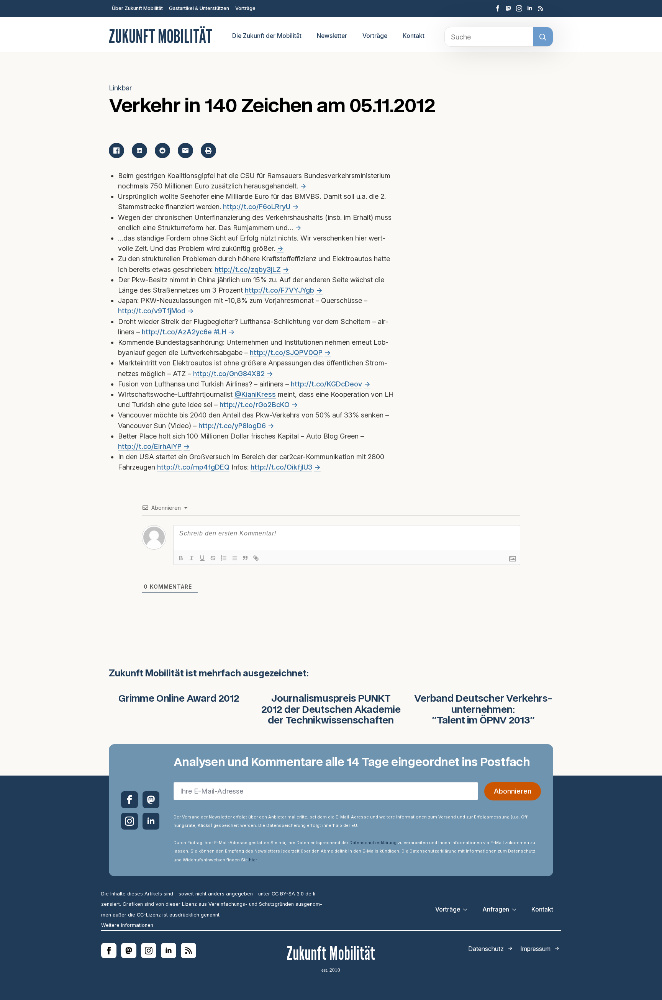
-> (303, 186)
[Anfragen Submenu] (516, 909)
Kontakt (413, 35)
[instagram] (519, 8)
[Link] (256, 558)
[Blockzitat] (245, 558)
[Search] (543, 37)
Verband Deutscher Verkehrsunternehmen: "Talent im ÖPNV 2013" (483, 710)
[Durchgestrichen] (213, 558)
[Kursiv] (191, 558)
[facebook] (498, 8)
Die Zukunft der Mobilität (267, 35)
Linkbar (120, 88)
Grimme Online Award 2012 (178, 699)
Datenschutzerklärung (373, 842)
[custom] (508, 8)
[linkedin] (530, 8)
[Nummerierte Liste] (223, 558)
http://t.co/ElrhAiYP (150, 446)
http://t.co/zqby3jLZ (248, 269)
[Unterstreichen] (202, 558)
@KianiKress (255, 394)
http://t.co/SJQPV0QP (286, 353)
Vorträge (245, 8)
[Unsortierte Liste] (234, 558)
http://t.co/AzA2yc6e (177, 332)
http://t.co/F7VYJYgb (279, 290)
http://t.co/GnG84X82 (229, 374)
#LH (220, 332)
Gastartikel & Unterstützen (199, 8)
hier (253, 860)
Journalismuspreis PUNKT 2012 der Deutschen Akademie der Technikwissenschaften (331, 710)
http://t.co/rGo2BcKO (255, 405)
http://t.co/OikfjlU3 (281, 467)
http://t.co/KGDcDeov (326, 384)
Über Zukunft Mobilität (137, 8)
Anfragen (495, 909)
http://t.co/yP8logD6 (232, 426)
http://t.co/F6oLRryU (256, 207)
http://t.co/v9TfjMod (151, 311)
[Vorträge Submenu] (467, 909)
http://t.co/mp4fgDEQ (193, 467)
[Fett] (180, 558)
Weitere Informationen (127, 925)
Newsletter (332, 35)
